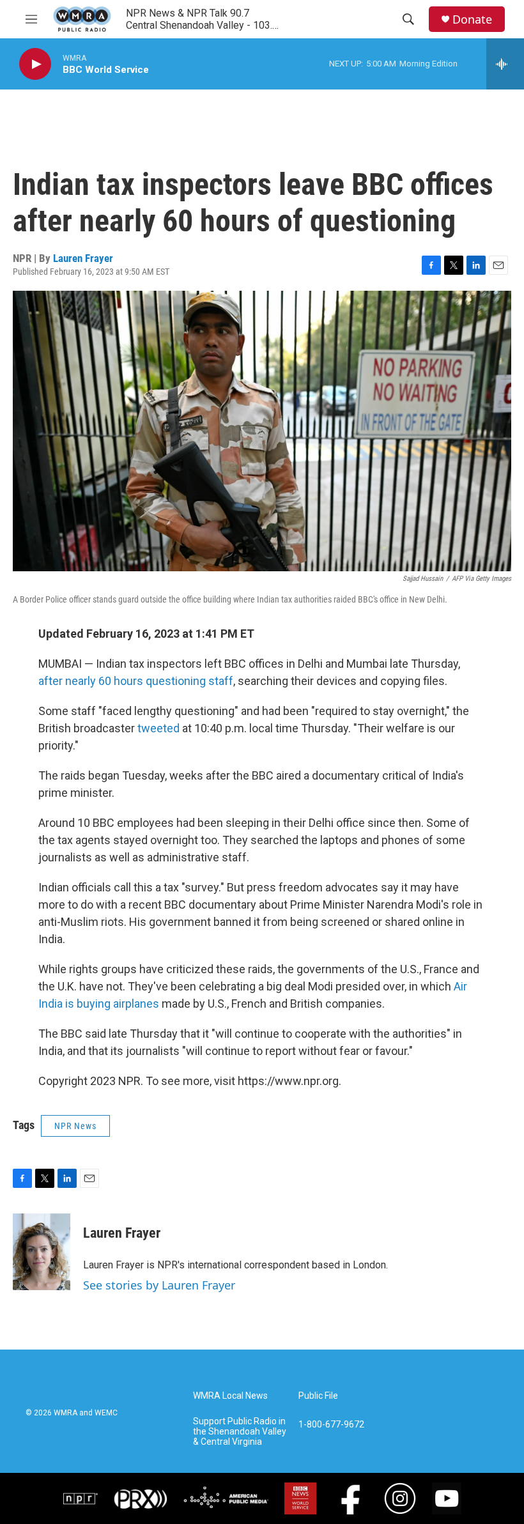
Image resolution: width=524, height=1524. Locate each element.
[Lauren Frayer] (41, 1251)
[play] (35, 64)
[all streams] (505, 63)
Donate (472, 19)
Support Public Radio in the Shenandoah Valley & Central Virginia (239, 1432)
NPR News (75, 1126)
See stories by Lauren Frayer (159, 1285)
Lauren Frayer (83, 258)
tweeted (158, 728)
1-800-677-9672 (331, 1424)
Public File (318, 1396)
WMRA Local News (230, 1396)
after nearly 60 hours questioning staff (135, 681)
